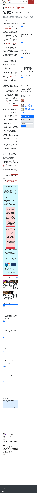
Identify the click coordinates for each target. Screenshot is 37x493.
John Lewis (15, 180)
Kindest (7, 266)
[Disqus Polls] (10, 420)
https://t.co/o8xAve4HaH (12, 101)
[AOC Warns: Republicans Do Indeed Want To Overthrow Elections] (10, 309)
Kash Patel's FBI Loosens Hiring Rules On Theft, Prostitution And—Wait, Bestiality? (26, 68)
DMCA (29, 487)
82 (21, 42)
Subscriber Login (31, 2)
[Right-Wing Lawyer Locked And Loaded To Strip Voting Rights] (10, 355)
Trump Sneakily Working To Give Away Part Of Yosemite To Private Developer (26, 87)
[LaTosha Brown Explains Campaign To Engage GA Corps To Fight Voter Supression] (10, 324)
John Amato (23, 39)
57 (3, 351)
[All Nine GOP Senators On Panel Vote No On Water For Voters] (10, 385)
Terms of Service (10, 405)
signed (4, 165)
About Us (10, 487)
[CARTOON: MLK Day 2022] (10, 341)
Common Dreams (7, 28)
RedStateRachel (23, 55)
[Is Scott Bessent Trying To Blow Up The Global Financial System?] (27, 45)
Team (6, 487)
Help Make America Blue (27, 112)
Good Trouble (9, 180)
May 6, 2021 (15, 105)
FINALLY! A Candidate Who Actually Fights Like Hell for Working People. (29, 109)
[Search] (26, 1)
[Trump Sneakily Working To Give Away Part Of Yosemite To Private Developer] (27, 80)
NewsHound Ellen (24, 91)
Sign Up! (23, 125)
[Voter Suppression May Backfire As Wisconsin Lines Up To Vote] (10, 370)
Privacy (25, 487)
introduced (5, 160)
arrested (11, 76)
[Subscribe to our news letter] (25, 1)
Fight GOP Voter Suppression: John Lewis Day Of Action (17, 13)
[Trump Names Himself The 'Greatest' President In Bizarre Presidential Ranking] (27, 29)
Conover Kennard (24, 71)
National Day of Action (11, 181)
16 (3, 337)
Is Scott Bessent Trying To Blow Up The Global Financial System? (27, 52)
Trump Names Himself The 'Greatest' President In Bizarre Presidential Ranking (27, 36)
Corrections (33, 487)
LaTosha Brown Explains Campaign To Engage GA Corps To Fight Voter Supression (10, 332)
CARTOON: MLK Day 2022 (8, 346)
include (10, 59)
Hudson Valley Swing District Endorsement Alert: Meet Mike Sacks (29, 105)
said (9, 170)
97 (21, 57)
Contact (14, 487)
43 (21, 77)
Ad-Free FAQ (15, 252)
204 (3, 366)
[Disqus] (10, 444)
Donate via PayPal (13, 264)
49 (3, 381)
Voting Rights (9, 182)
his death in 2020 (6, 79)
